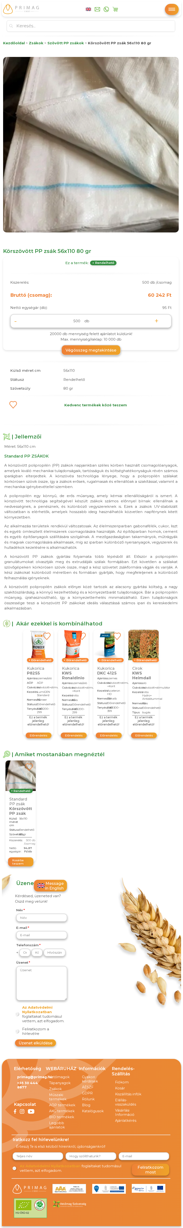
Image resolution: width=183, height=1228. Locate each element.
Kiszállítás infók (128, 1094)
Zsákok (55, 1089)
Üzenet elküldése (35, 1043)
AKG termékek (62, 1111)
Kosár (120, 1088)
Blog (86, 1105)
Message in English (54, 886)
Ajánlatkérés (125, 1120)
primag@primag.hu (34, 1077)
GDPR (87, 1093)
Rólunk (88, 1099)
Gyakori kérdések (90, 1079)
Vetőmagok (59, 1077)
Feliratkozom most (150, 1169)
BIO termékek (61, 1117)
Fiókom (122, 1082)
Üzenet (22, 962)
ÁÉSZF (87, 1087)
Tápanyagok (60, 1083)
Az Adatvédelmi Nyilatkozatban (37, 1009)
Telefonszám (27, 945)
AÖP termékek (62, 1105)
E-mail (21, 928)
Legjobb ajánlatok (57, 1125)
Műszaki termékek (57, 1097)
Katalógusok (93, 1111)
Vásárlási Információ (124, 1112)
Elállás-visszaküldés (125, 1102)
